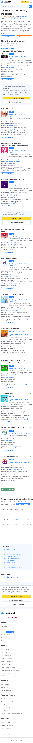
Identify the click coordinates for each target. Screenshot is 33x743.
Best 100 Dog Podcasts (10, 560)
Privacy (3, 638)
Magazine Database (7, 658)
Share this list (5, 574)
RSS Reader (4, 687)
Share (2, 18)
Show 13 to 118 (9, 489)
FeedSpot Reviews (6, 635)
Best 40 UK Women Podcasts (11, 565)
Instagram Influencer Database (10, 670)
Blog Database (5, 652)
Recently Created (6, 731)
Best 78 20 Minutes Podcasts (11, 562)
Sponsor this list (24, 37)
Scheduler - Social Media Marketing (11, 713)
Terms (3, 641)
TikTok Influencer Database (9, 676)
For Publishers (5, 684)
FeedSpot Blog (5, 734)
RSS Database (5, 649)
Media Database (6, 690)
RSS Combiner (5, 707)
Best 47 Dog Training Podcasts (12, 558)
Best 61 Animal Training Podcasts (12, 556)
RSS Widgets (5, 705)
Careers (7, 632)
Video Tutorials (5, 722)
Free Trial (25, 2)
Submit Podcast (8, 37)
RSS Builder (4, 710)
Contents (24, 16)
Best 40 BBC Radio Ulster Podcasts (13, 567)
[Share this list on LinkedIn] (12, 18)
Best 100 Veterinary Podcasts (11, 549)
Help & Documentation (7, 725)
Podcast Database (6, 655)
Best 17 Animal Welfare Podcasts (12, 554)
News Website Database (8, 667)
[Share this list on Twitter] (9, 18)
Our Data (3, 629)
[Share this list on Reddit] (15, 18)
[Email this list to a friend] (18, 18)
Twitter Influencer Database (9, 673)
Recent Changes (6, 728)
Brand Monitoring (6, 699)
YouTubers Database (7, 664)
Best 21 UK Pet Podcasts (10, 552)
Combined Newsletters (8, 702)
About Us (4, 626)
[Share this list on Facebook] (6, 18)
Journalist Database (7, 661)
